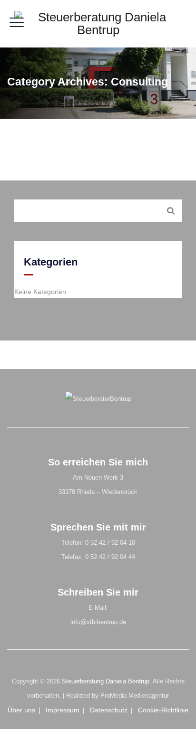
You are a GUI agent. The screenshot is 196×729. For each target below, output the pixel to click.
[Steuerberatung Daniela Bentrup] (98, 23)
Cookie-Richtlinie (163, 710)
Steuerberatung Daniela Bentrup (105, 681)
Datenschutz (108, 710)
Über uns (21, 710)
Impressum (62, 710)
